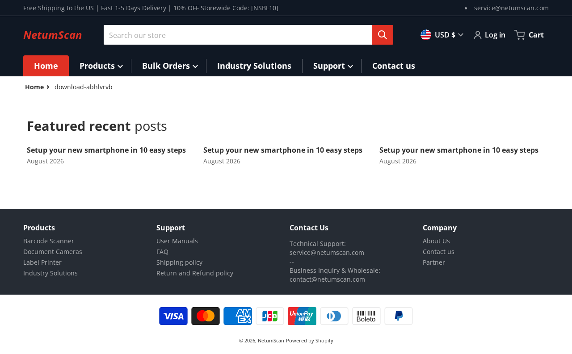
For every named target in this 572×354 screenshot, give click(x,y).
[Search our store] (382, 35)
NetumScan (271, 340)
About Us (436, 241)
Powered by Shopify (309, 340)
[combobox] (245, 35)
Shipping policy (179, 262)
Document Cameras (52, 251)
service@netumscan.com (511, 8)
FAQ (162, 251)
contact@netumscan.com (327, 279)
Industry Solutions (50, 273)
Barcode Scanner (48, 241)
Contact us (438, 251)
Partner (434, 262)
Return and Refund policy (194, 273)
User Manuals (177, 241)
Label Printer (42, 262)
